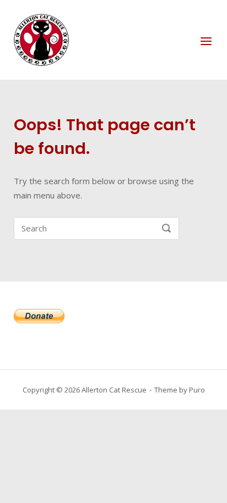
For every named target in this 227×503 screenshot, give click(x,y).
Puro (197, 390)
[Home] (41, 39)
